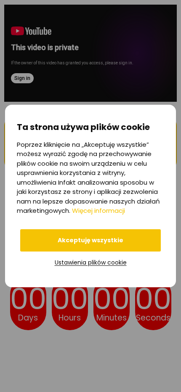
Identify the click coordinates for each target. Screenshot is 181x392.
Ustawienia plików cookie (91, 262)
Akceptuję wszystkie (90, 240)
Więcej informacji (98, 210)
